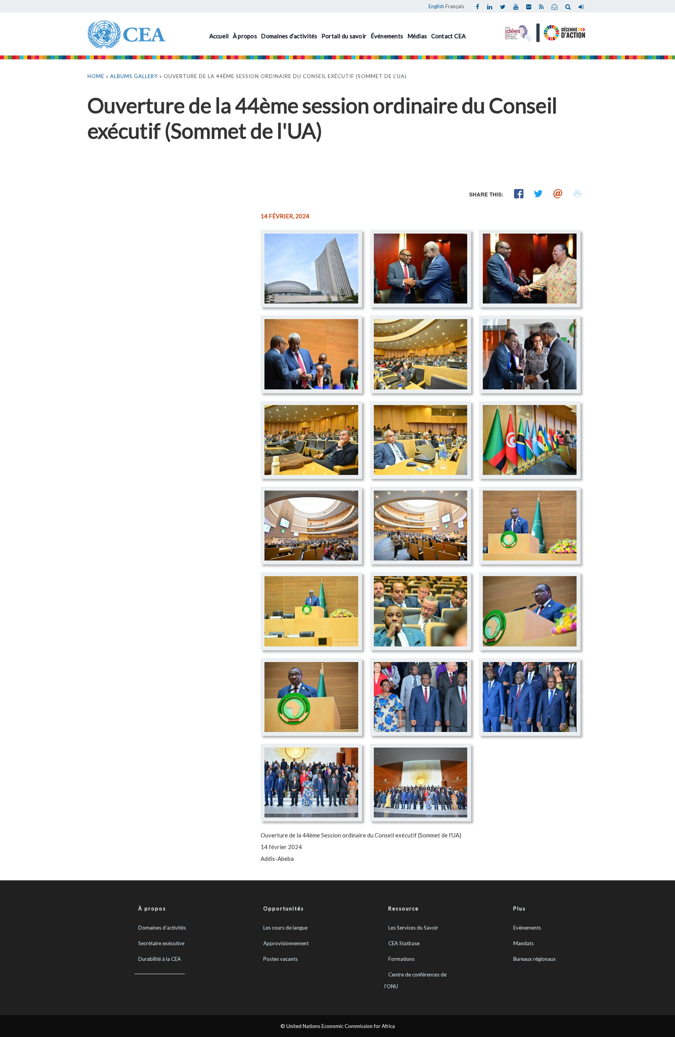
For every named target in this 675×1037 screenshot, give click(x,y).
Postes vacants (280, 959)
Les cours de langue (285, 928)
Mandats (523, 943)
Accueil (219, 35)
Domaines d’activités (289, 35)
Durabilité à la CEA (159, 959)
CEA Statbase (404, 943)
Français (454, 6)
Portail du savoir (343, 35)
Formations (401, 959)
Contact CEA (448, 35)
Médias (417, 35)
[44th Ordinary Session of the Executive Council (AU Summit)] (311, 268)
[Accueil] (127, 33)
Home (96, 76)
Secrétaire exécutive (161, 943)
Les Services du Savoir (413, 928)
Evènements (527, 928)
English (436, 6)
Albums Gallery (134, 76)
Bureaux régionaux (534, 959)
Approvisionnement (286, 943)
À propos (245, 35)
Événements (387, 35)
